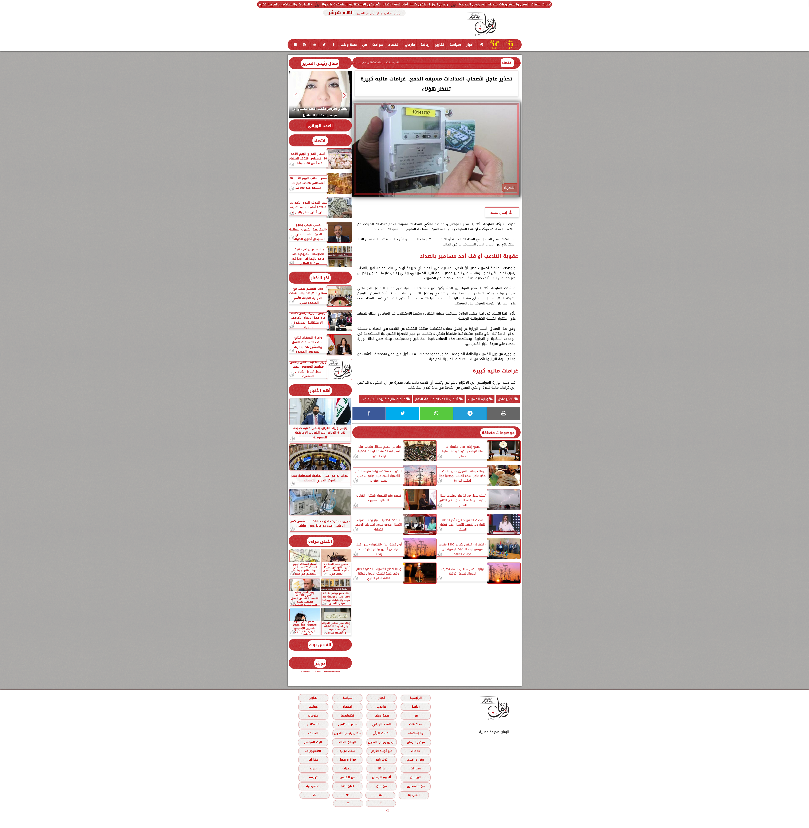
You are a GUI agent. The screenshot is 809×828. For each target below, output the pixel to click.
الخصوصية (313, 786)
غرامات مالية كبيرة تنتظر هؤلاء (383, 399)
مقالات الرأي (381, 733)
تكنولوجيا (347, 715)
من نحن (381, 786)
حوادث (377, 44)
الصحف (313, 733)
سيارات (416, 768)
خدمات (415, 751)
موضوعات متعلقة (498, 433)
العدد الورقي (320, 126)
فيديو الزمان (416, 742)
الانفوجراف (313, 751)
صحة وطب (348, 44)
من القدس (347, 777)
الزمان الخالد (347, 742)
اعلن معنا (347, 786)
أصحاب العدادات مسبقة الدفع (437, 399)
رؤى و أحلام (415, 759)
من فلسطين (416, 786)
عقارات (313, 759)
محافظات (415, 724)
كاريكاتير (313, 724)
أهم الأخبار (320, 390)
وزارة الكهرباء (478, 399)
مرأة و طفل (347, 759)
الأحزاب (347, 768)
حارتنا (381, 768)
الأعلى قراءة (320, 541)
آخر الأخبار (320, 278)
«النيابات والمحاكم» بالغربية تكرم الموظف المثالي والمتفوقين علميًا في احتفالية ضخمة (340, 4)
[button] (344, 95)
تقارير (439, 44)
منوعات (313, 715)
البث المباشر (313, 742)
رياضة (425, 44)
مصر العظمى (347, 724)
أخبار (470, 44)
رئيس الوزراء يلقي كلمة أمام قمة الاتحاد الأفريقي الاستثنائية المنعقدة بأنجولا (484, 4)
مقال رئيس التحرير (320, 63)
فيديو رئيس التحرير (381, 742)
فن (364, 44)
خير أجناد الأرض (381, 751)
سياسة (455, 44)
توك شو (381, 759)
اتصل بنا (414, 795)
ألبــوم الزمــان (381, 777)
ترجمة (313, 777)
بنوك (313, 768)
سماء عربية (347, 751)
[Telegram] (470, 413)
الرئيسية (416, 698)
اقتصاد (394, 44)
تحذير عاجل (506, 399)
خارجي (410, 44)
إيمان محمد (498, 212)
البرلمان (415, 777)
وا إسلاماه (415, 733)
